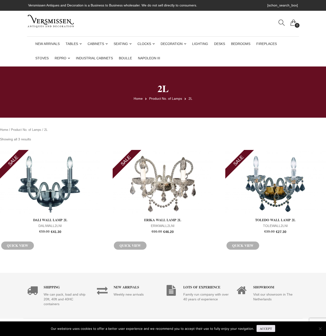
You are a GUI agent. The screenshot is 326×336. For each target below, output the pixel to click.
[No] (320, 328)
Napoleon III (149, 58)
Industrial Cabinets (94, 58)
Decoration (172, 44)
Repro (60, 58)
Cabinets (96, 44)
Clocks (144, 44)
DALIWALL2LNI (55, 226)
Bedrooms (240, 44)
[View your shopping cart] (293, 21)
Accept (266, 328)
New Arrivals (47, 44)
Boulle (125, 58)
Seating (121, 44)
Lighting (200, 44)
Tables (72, 44)
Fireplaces (266, 44)
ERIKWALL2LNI (166, 226)
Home (138, 98)
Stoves (42, 58)
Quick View (17, 245)
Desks (219, 44)
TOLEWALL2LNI (278, 226)
